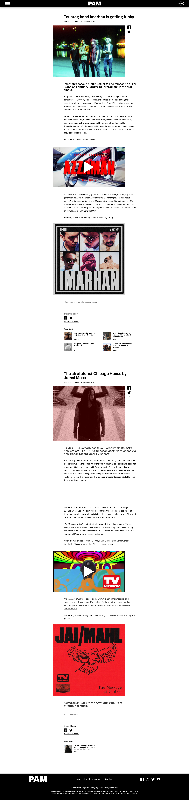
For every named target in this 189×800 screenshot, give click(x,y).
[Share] (129, 27)
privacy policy (114, 791)
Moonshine (113, 788)
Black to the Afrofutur (94, 702)
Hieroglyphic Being (71, 714)
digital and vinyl (109, 615)
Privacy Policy (81, 779)
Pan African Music (73, 21)
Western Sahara (91, 302)
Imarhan (72, 302)
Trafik (100, 788)
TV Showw (102, 453)
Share (180, 3)
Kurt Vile (80, 302)
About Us (96, 779)
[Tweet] (129, 31)
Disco (66, 302)
